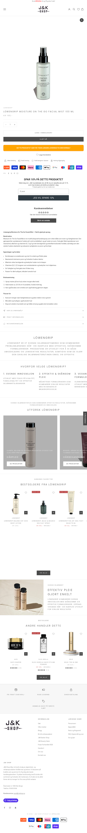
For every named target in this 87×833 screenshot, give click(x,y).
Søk (39, 723)
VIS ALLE (43, 573)
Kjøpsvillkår (72, 727)
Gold (71, 659)
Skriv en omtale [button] (43, 220)
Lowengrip (7, 108)
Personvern (72, 723)
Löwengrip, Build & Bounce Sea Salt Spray (43, 522)
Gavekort (41, 748)
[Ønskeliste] (78, 9)
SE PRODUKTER (16, 464)
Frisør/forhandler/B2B (45, 745)
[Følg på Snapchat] (15, 808)
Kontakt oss (42, 755)
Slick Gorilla (43, 659)
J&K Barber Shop (43, 737)
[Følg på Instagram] (10, 808)
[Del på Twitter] (11, 173)
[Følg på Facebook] (4, 808)
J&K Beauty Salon (44, 741)
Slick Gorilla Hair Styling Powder (43, 663)
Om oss (40, 752)
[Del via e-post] (17, 173)
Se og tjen (71, 737)
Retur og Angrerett (74, 730)
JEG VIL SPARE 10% (43, 198)
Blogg (40, 730)
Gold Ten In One (71, 662)
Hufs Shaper (16, 662)
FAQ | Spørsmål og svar (76, 734)
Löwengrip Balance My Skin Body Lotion (16, 522)
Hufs (16, 659)
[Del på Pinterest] (14, 173)
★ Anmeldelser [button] (85, 418)
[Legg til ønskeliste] (25, 492)
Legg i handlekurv (43, 133)
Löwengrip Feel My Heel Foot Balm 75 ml (71, 522)
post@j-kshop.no (19, 793)
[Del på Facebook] (8, 173)
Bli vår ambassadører (45, 734)
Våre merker (42, 727)
